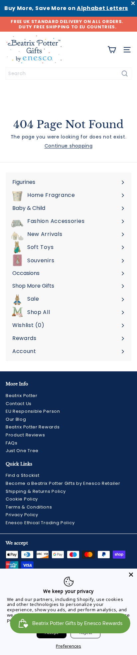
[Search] (124, 73)
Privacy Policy (22, 515)
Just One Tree (22, 450)
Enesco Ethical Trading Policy (40, 523)
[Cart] (111, 49)
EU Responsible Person (33, 411)
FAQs (12, 443)
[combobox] (68, 73)
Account (24, 351)
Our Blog (16, 419)
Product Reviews (25, 435)
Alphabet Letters (102, 8)
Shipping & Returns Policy (36, 491)
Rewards (24, 338)
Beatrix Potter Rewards (33, 427)
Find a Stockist (23, 475)
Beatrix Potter (22, 395)
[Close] (131, 574)
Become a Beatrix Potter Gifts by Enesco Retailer (63, 483)
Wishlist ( (27, 325)
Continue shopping (69, 145)
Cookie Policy (22, 499)
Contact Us (19, 403)
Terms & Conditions (29, 507)
